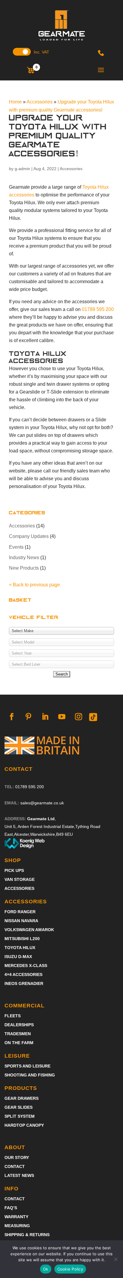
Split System (19, 1116)
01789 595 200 (98, 309)
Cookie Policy (70, 1269)
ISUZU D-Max (18, 956)
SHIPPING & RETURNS (27, 1235)
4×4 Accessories (23, 974)
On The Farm (18, 1043)
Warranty (16, 1217)
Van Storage (19, 879)
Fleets (12, 1016)
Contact (14, 1166)
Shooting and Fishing (29, 1075)
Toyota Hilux (19, 947)
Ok (45, 1269)
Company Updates (29, 536)
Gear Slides (18, 1107)
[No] (116, 1259)
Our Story (16, 1157)
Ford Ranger (20, 912)
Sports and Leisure (27, 1066)
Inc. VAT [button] (41, 52)
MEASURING (17, 1226)
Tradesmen (17, 1034)
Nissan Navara (21, 921)
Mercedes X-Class (25, 965)
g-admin (22, 168)
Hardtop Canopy (24, 1125)
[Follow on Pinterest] (28, 717)
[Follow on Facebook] (11, 717)
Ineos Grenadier (23, 983)
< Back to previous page (34, 584)
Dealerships (19, 1025)
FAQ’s (10, 1208)
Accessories (71, 168)
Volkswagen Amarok (29, 930)
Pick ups (14, 870)
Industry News (24, 557)
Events (16, 547)
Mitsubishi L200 (22, 939)
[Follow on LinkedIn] (45, 717)
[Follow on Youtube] (62, 717)
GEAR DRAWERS (21, 1098)
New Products (24, 568)
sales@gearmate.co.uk (42, 802)
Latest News (19, 1175)
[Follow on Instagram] (78, 717)
